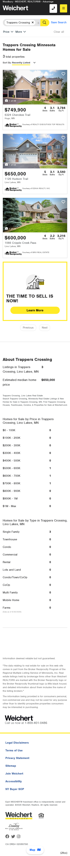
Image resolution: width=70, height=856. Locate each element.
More (18, 32)
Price (6, 32)
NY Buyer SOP (14, 789)
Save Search (59, 22)
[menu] (63, 8)
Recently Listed (21, 62)
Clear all (59, 32)
